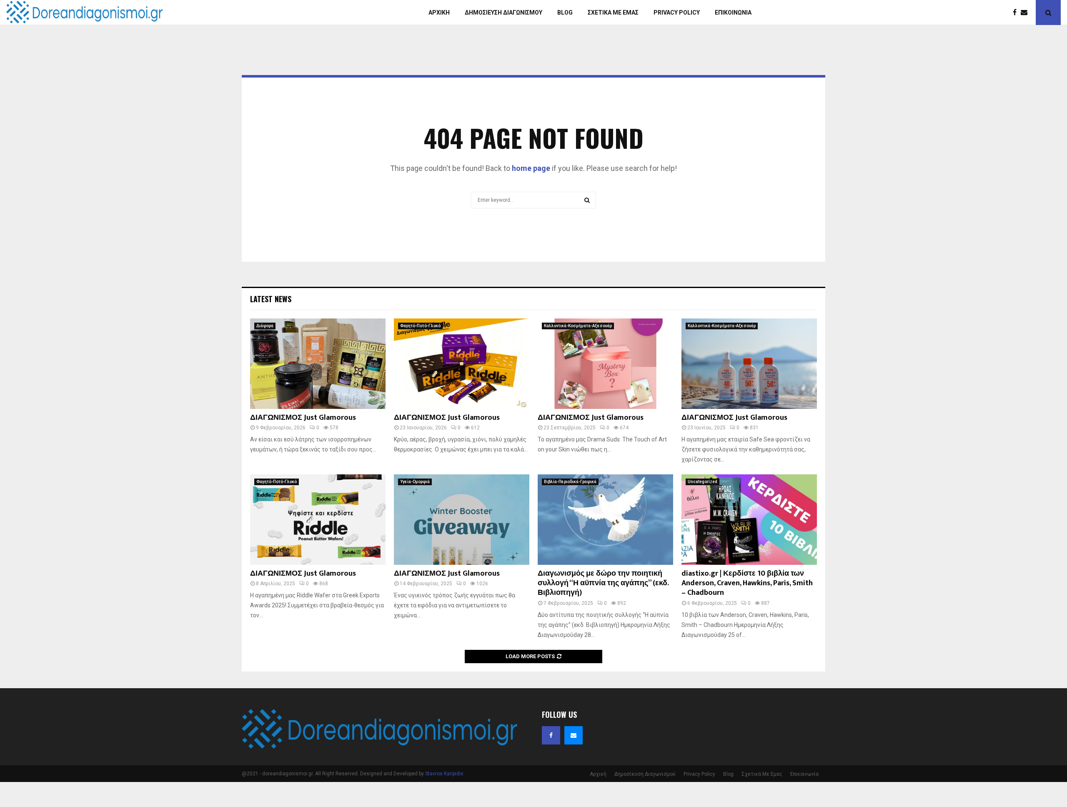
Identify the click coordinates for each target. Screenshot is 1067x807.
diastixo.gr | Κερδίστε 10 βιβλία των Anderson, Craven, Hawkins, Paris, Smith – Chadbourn (747, 583)
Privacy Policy (677, 12)
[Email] (1026, 13)
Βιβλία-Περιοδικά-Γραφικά (570, 481)
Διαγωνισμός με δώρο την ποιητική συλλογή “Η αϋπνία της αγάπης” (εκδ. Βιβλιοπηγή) (603, 583)
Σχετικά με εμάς (613, 12)
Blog (565, 12)
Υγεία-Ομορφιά (415, 481)
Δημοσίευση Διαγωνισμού (503, 12)
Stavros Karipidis (444, 774)
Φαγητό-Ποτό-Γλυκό (420, 325)
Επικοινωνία (733, 12)
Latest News (270, 298)
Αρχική (439, 12)
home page (531, 168)
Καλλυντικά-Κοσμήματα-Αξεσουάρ (578, 325)
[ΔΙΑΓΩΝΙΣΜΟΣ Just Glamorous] (318, 363)
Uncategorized (702, 481)
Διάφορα (264, 325)
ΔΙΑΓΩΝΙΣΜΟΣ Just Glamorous (303, 417)
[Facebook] (1017, 13)
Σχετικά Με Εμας (761, 774)
